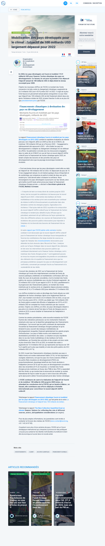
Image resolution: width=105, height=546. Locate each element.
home (15, 10)
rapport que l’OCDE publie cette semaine (41, 230)
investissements (44, 241)
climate (21, 410)
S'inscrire (86, 52)
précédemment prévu (29, 101)
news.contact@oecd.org (59, 421)
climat (23, 226)
